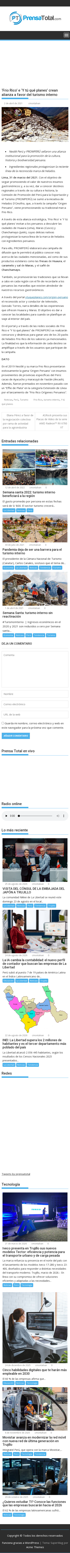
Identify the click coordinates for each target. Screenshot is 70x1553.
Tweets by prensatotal (16, 1174)
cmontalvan (34, 103)
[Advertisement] (35, 61)
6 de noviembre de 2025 (17, 1432)
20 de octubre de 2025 (16, 1497)
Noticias (8, 399)
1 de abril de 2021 (14, 608)
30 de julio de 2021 (14, 544)
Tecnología (27, 1285)
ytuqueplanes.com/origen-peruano (46, 297)
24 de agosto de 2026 (15, 955)
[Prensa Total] (5, 34)
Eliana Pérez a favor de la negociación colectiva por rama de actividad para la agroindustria (18, 421)
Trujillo (51, 905)
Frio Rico (38, 399)
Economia (8, 567)
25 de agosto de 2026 (15, 883)
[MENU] (66, 34)
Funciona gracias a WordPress (20, 1543)
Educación (8, 980)
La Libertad (9, 510)
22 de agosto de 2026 (15, 1035)
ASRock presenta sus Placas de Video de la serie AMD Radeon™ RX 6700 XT (51, 421)
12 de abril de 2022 (14, 487)
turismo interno (52, 399)
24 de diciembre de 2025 (17, 1365)
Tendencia (45, 567)
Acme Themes (35, 1547)
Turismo (24, 399)
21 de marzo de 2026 (15, 1243)
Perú (16, 399)
